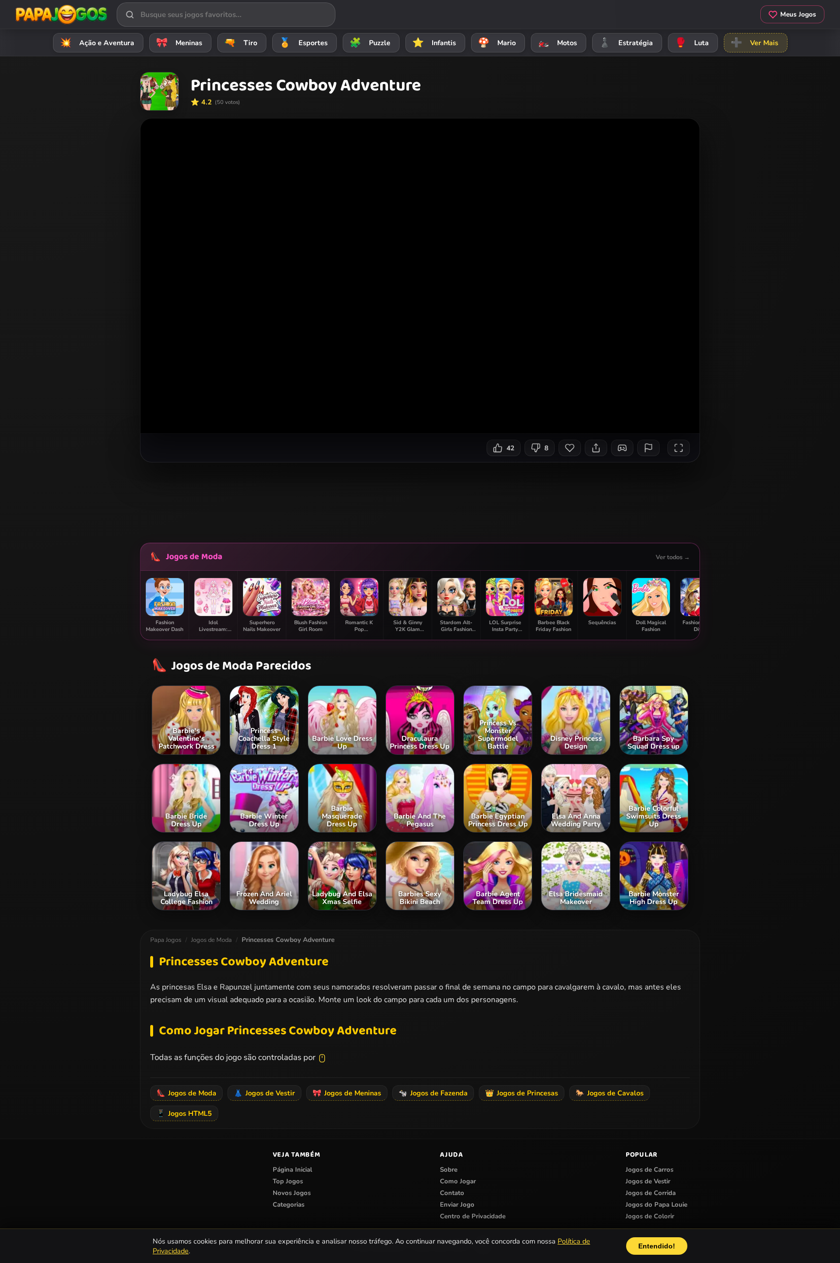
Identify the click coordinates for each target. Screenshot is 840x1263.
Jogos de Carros (649, 1169)
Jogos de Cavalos (610, 1093)
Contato (452, 1193)
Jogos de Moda (194, 556)
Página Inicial (292, 1169)
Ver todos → (673, 557)
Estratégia (626, 42)
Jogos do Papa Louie (656, 1204)
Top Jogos (288, 1181)
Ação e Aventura (97, 42)
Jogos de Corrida (651, 1193)
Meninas (179, 42)
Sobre (448, 1169)
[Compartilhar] (596, 448)
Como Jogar (458, 1181)
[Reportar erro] (648, 448)
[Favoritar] (570, 448)
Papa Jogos (165, 940)
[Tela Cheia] (678, 448)
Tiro (240, 42)
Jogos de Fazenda (433, 1093)
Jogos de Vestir (264, 1093)
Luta (692, 42)
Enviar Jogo (457, 1204)
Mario (497, 42)
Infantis (434, 42)
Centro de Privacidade (473, 1216)
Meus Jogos (798, 14)
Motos (557, 42)
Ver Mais (754, 42)
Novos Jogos (292, 1193)
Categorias (288, 1204)
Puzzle (370, 42)
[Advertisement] (420, 499)
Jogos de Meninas (347, 1093)
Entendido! (656, 1246)
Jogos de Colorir (650, 1216)
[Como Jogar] (622, 448)
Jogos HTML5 (184, 1113)
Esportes (303, 42)
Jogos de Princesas (521, 1093)
